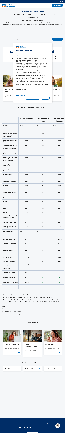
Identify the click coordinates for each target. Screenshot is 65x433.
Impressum (7, 423)
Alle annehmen (45, 98)
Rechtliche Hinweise (21, 423)
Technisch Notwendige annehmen (32, 98)
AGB (10, 423)
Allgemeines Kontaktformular (55, 423)
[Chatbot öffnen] (57, 425)
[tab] (5, 39)
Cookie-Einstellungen (21, 95)
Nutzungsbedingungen (30, 423)
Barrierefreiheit (38, 423)
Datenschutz (14, 423)
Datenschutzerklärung (21, 53)
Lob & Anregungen (45, 423)
